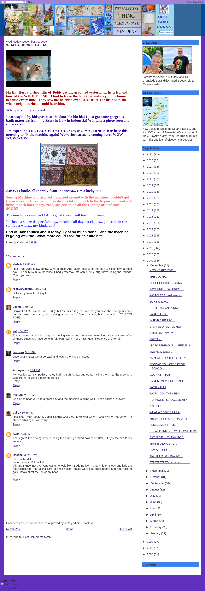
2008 (150, 541)
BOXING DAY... (159, 301)
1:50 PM (27, 306)
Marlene (18, 394)
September (157, 483)
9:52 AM (30, 264)
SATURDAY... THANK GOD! (166, 437)
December (157, 265)
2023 (150, 172)
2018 (150, 204)
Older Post (125, 529)
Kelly (16, 433)
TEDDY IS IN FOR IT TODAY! (168, 418)
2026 (150, 154)
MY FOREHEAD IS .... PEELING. (170, 345)
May (153, 508)
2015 (150, 223)
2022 (150, 179)
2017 (150, 210)
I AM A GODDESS (160, 449)
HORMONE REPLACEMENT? (168, 399)
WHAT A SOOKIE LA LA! (26, 45)
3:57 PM (23, 331)
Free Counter (9, 588)
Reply (16, 279)
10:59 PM (28, 412)
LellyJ (17, 412)
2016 (150, 216)
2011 (150, 248)
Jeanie (17, 306)
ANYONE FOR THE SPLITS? (167, 358)
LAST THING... (158, 314)
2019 (150, 197)
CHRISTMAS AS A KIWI (164, 307)
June (153, 502)
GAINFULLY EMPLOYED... (166, 326)
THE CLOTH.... (158, 276)
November (157, 470)
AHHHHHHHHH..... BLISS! (166, 282)
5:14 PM (30, 352)
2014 (150, 229)
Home (69, 529)
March (154, 520)
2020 (150, 191)
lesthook (18, 352)
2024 (150, 166)
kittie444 (18, 264)
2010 (150, 254)
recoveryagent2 (23, 288)
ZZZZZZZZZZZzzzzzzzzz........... (169, 462)
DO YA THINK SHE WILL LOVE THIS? (173, 431)
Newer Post (13, 529)
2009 (150, 260)
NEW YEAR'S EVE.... (162, 270)
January (155, 533)
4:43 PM (32, 454)
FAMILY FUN (157, 387)
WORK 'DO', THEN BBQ (164, 393)
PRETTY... (155, 339)
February (156, 527)
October (155, 477)
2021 (150, 185)
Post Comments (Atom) (38, 537)
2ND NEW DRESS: (161, 351)
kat (15, 331)
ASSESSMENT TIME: (163, 424)
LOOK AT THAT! (159, 374)
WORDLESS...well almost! (165, 295)
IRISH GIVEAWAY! (161, 332)
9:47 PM (29, 394)
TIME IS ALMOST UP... (164, 443)
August (155, 489)
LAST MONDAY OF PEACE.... (168, 380)
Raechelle (19, 454)
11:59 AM (40, 288)
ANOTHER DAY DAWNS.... (166, 456)
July (153, 495)
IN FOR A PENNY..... (162, 320)
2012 (150, 241)
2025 (150, 160)
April (153, 514)
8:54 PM (35, 370)
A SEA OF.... (157, 406)
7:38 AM (25, 433)
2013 (150, 235)
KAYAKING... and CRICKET (166, 289)
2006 (150, 554)
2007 (150, 548)
